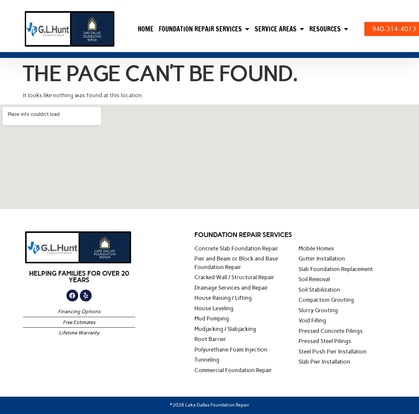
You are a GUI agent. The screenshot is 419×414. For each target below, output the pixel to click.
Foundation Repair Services (200, 29)
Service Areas (276, 29)
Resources (325, 29)
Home (146, 29)
